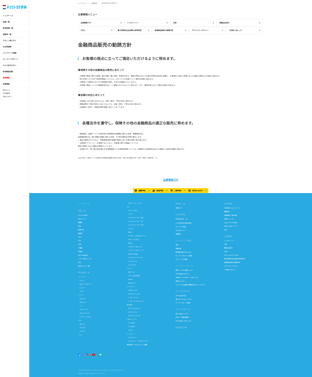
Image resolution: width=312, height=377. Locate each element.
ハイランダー (132, 265)
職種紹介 (227, 211)
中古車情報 (180, 214)
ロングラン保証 (181, 227)
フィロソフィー (229, 240)
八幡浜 (80, 248)
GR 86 (129, 279)
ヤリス (81, 280)
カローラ (81, 324)
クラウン (81, 331)
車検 (177, 245)
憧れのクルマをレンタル (184, 299)
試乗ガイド (179, 208)
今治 (79, 240)
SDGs (226, 251)
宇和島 (80, 251)
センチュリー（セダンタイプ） (138, 341)
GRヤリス (131, 272)
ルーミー (81, 288)
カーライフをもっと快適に (184, 256)
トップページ (84, 203)
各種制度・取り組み (230, 215)
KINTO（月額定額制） (183, 317)
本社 (79, 262)
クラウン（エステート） (135, 250)
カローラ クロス (133, 239)
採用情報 (228, 203)
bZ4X (129, 243)
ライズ (130, 214)
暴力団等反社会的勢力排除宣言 (234, 259)
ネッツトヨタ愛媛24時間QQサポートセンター (191, 285)
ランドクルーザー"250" (135, 225)
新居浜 (80, 233)
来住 (79, 226)
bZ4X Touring (132, 254)
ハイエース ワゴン (84, 317)
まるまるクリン (181, 230)
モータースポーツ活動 (183, 303)
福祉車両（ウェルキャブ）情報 (137, 345)
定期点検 (179, 248)
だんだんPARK (82, 215)
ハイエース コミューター (136, 301)
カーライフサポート (184, 265)
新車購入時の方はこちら (184, 252)
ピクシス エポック (133, 308)
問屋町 (80, 222)
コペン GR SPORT (133, 276)
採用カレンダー (229, 219)
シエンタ (81, 299)
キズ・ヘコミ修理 (181, 259)
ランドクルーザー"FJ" (135, 257)
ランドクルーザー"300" (135, 218)
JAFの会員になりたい (183, 274)
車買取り (178, 234)
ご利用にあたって (230, 270)
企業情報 (228, 236)
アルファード (83, 309)
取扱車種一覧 (84, 272)
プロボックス (132, 290)
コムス (130, 330)
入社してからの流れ (230, 222)
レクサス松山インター (85, 259)
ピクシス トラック (133, 316)
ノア (80, 306)
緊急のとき (6, 90)
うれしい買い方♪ (183, 309)
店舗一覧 (82, 210)
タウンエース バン (133, 294)
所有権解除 (6, 93)
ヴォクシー (82, 302)
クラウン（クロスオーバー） (137, 236)
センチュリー (132, 337)
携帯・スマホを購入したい (184, 270)
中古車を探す (180, 219)
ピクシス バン (132, 312)
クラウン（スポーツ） (135, 247)
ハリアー (130, 229)
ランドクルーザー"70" (135, 221)
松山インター (82, 219)
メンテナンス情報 (183, 240)
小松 (79, 237)
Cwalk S (131, 326)
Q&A (225, 230)
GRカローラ (131, 283)
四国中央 (81, 230)
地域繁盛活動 (181, 327)
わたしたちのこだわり (231, 255)
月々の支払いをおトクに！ (184, 321)
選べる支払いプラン (182, 314)
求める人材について (230, 226)
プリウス (81, 327)
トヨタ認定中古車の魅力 (184, 223)
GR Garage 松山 (181, 295)
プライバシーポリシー (231, 266)
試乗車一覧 (180, 203)
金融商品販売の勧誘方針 (232, 262)
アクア (81, 291)
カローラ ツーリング (134, 203)
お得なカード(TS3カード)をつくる (187, 277)
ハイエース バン (133, 297)
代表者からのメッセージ (232, 208)
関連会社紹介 (228, 248)
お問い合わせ (7, 96)
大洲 (79, 244)
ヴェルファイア (84, 313)
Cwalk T (131, 323)
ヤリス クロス (132, 210)
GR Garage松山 (83, 255)
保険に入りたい (181, 281)
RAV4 (129, 232)
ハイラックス (132, 261)
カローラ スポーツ (85, 284)
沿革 (225, 244)
